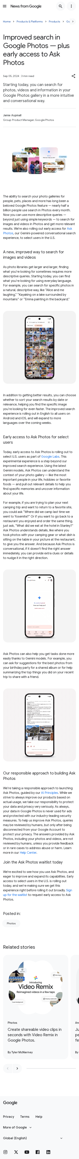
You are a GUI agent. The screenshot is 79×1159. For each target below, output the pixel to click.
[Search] (60, 6)
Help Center (28, 853)
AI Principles (49, 793)
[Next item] (17, 1068)
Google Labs (50, 457)
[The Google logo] (10, 1103)
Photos (11, 923)
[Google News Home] (26, 6)
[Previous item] (7, 1068)
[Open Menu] (4, 6)
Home (7, 21)
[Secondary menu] (71, 6)
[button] (73, 76)
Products (54, 21)
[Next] (73, 21)
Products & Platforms (30, 21)
